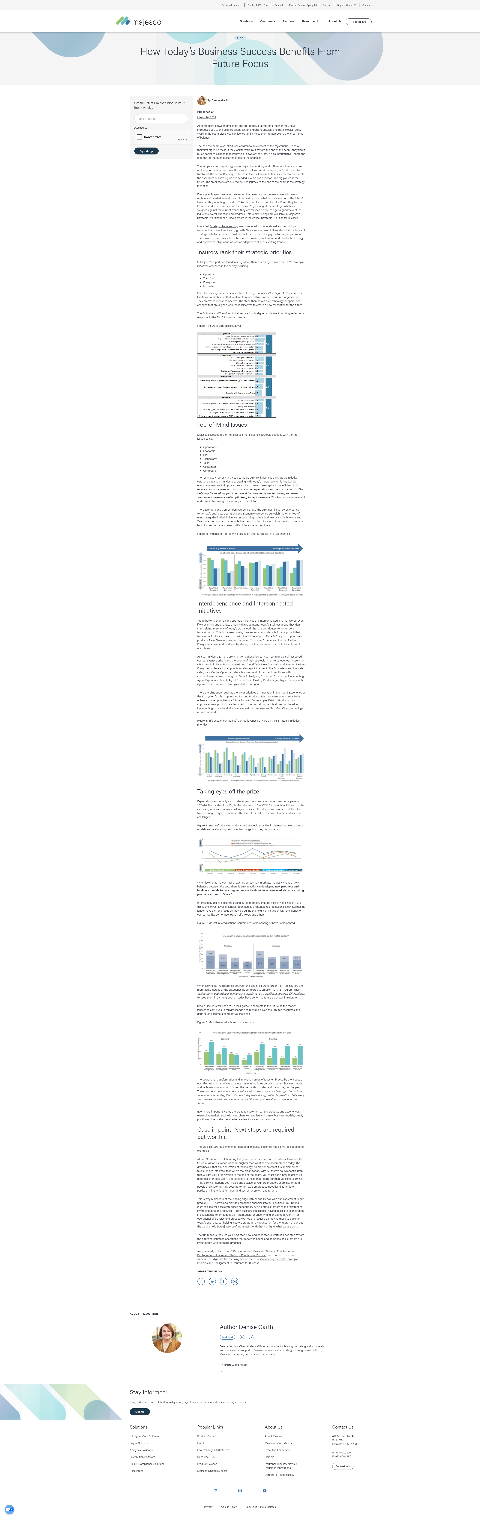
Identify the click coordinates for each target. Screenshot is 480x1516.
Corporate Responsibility (279, 1474)
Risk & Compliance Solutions (147, 1464)
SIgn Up (139, 1411)
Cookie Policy (229, 1507)
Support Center (345, 5)
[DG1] (209, 1203)
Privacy (208, 1507)
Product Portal (205, 1436)
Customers (267, 21)
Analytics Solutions (141, 1450)
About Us (335, 21)
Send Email (227, 1337)
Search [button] (366, 5)
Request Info (359, 21)
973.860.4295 (343, 1456)
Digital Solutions (139, 1443)
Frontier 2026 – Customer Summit (265, 5)
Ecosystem (136, 1471)
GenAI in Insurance (231, 5)
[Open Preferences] (9, 1509)
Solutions (246, 21)
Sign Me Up (146, 151)
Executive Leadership (277, 1450)
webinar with (209, 1226)
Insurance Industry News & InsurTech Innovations (281, 1466)
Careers (327, 5)
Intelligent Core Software (145, 1436)
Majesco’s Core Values (278, 1443)
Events (201, 1443)
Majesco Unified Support (212, 1471)
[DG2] (221, 1226)
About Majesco (274, 1436)
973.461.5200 (343, 1452)
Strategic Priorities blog (224, 226)
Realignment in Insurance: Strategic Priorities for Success (263, 218)
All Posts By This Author (234, 1364)
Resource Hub (311, 21)
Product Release (207, 1464)
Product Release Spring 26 (303, 5)
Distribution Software (142, 1457)
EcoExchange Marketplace (213, 1450)
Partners (289, 21)
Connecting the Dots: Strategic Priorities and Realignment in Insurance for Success (247, 1261)
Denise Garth (220, 100)
